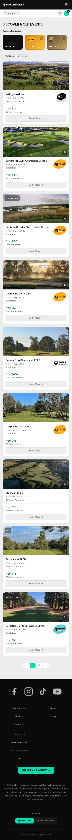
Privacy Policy (19, 750)
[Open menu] (66, 5)
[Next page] (46, 665)
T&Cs (19, 758)
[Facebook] (14, 691)
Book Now (34, 118)
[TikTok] (43, 691)
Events (19, 716)
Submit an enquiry (36, 770)
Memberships (19, 708)
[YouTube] (57, 691)
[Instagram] (28, 691)
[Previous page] (26, 665)
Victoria (11, 13)
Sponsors (19, 724)
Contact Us (19, 734)
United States (45, 820)
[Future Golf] (14, 4)
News (53, 708)
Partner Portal (19, 742)
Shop (53, 716)
